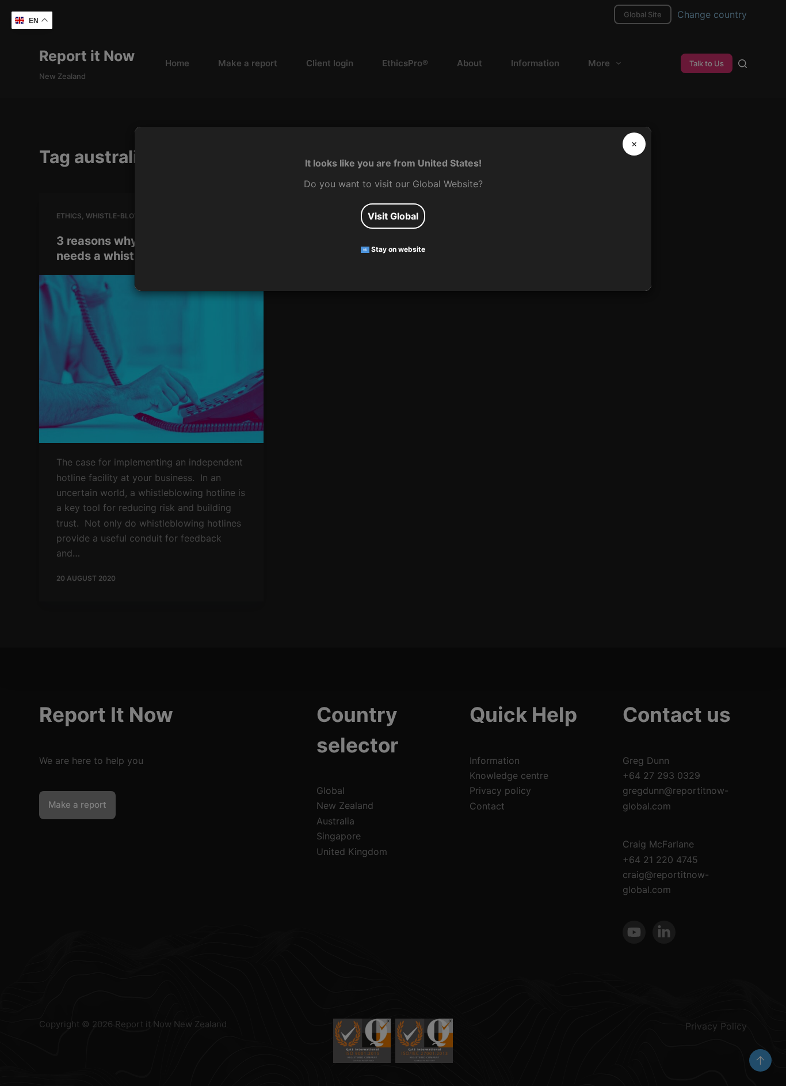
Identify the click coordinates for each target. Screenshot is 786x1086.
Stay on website (397, 249)
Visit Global (393, 216)
